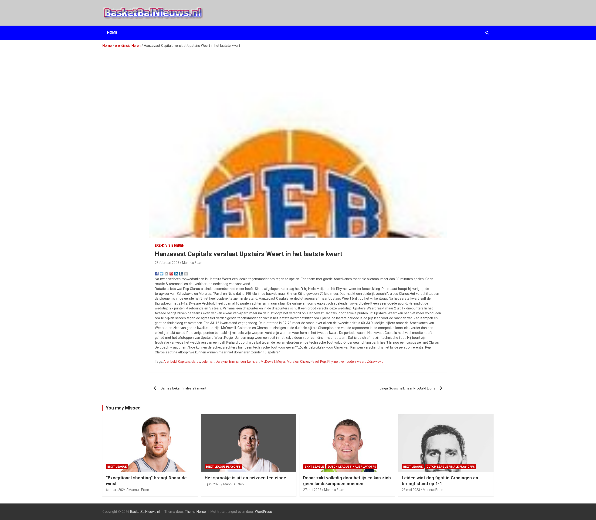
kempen (253, 361)
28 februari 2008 (167, 263)
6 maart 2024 (116, 490)
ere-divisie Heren (169, 245)
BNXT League (117, 466)
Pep (323, 361)
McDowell (268, 361)
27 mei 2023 (312, 490)
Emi (232, 361)
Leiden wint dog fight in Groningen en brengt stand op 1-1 (440, 480)
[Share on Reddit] (166, 273)
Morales (293, 361)
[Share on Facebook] (157, 273)
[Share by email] (186, 273)
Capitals (184, 361)
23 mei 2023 (411, 490)
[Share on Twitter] (161, 273)
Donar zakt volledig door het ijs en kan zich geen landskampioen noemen (347, 480)
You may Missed (123, 408)
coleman (208, 361)
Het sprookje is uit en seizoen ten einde (245, 477)
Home (112, 32)
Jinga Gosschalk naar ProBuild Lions (407, 388)
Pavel (315, 361)
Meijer (280, 361)
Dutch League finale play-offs (352, 466)
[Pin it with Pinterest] (171, 273)
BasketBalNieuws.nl (145, 512)
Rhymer (333, 361)
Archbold (170, 361)
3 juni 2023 (212, 484)
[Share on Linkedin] (176, 273)
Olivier (304, 361)
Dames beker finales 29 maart (183, 388)
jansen (241, 361)
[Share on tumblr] (181, 273)
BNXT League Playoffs (223, 466)
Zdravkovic (375, 361)
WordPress (263, 512)
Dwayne (222, 361)
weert (361, 361)
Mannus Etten (192, 263)
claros (195, 361)
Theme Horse (195, 512)
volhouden (348, 361)
